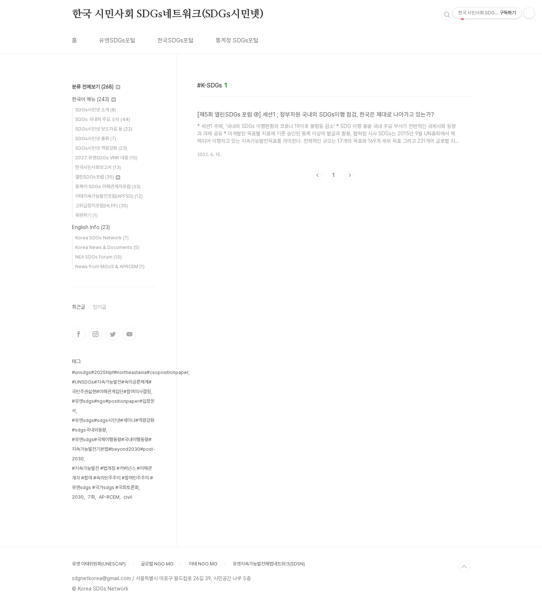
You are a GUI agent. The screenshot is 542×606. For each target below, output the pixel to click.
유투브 (129, 334)
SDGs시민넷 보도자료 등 (103, 129)
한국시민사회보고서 (98, 167)
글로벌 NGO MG (157, 564)
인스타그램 (95, 334)
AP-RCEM (109, 497)
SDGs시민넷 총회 (95, 138)
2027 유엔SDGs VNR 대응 (106, 157)
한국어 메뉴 (90, 99)
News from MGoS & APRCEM (110, 266)
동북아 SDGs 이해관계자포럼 (107, 186)
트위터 (112, 334)
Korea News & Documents (107, 247)
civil (128, 497)
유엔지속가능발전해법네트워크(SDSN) (269, 564)
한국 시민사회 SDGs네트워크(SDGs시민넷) (168, 14)
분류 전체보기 (93, 87)
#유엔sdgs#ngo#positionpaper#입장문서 (113, 405)
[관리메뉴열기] (529, 12)
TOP (464, 567)
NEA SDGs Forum (98, 257)
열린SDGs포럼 (94, 177)
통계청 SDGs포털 (237, 40)
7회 (91, 497)
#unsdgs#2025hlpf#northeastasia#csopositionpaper (130, 372)
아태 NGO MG (203, 564)
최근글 (78, 307)
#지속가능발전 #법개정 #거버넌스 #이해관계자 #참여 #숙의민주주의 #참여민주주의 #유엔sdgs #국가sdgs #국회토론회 (112, 477)
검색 (447, 14)
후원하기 (86, 215)
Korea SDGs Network (102, 237)
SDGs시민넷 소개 (95, 109)
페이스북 (78, 334)
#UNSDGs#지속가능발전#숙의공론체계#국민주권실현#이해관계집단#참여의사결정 (112, 386)
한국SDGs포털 (175, 40)
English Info (91, 227)
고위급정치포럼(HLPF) (101, 205)
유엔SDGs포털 (117, 40)
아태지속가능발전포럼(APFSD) (109, 196)
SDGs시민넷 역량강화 (101, 148)
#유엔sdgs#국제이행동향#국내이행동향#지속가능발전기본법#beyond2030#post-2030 (113, 449)
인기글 (99, 307)
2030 (78, 497)
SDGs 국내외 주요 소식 (102, 119)
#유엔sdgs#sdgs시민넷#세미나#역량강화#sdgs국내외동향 (113, 425)
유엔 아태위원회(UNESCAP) (99, 564)
